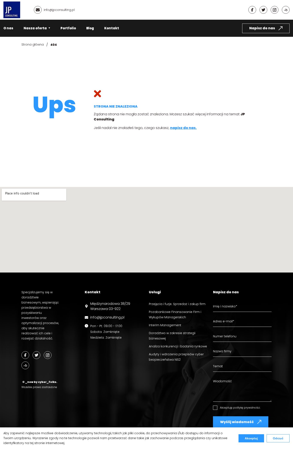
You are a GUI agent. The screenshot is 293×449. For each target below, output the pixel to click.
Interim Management (165, 325)
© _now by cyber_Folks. (39, 382)
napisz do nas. (183, 127)
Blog (90, 28)
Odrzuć (278, 438)
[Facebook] (252, 10)
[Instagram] (274, 10)
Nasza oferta (35, 28)
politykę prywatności (246, 407)
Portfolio (68, 28)
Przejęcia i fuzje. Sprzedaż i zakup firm (177, 304)
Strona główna (32, 44)
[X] (263, 10)
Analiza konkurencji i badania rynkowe (178, 346)
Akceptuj (251, 438)
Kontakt (111, 28)
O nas (8, 28)
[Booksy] (286, 10)
